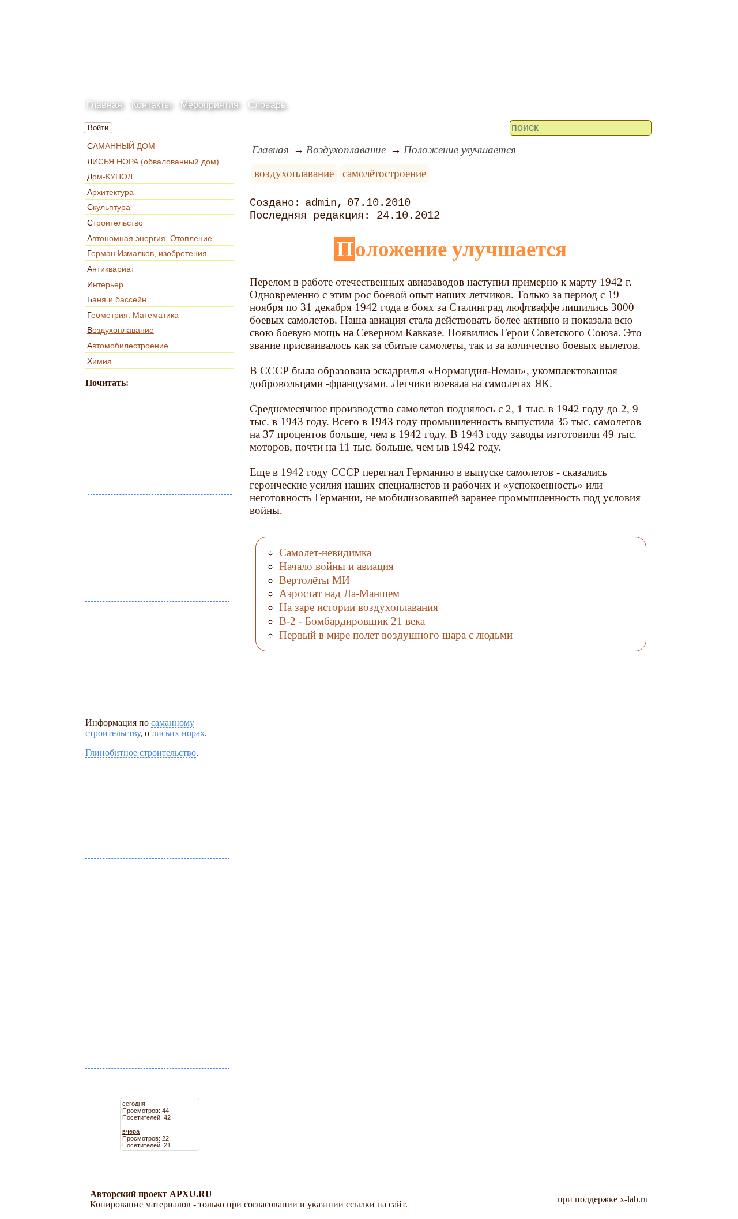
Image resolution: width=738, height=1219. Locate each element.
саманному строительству (139, 728)
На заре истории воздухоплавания (358, 607)
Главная (104, 105)
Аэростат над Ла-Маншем (339, 593)
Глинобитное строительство (140, 752)
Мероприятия (209, 105)
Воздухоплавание (120, 330)
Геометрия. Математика (133, 315)
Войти (98, 127)
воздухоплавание (294, 173)
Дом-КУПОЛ (110, 176)
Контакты (151, 105)
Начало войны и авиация (336, 566)
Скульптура (108, 207)
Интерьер (105, 284)
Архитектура (110, 192)
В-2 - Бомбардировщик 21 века (352, 621)
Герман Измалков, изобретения (147, 253)
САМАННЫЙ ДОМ (121, 146)
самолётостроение (384, 173)
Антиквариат (110, 268)
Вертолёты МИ (314, 580)
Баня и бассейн (116, 299)
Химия (99, 361)
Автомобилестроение (127, 345)
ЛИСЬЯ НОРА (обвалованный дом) (153, 161)
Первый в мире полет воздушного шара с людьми (396, 635)
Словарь (266, 105)
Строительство (115, 222)
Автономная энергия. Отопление (149, 238)
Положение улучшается (460, 150)
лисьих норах (178, 733)
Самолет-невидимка (325, 552)
